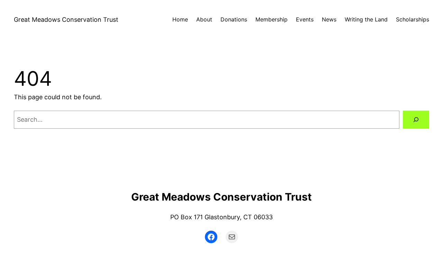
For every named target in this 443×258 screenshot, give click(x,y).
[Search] (416, 120)
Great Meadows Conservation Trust (66, 19)
